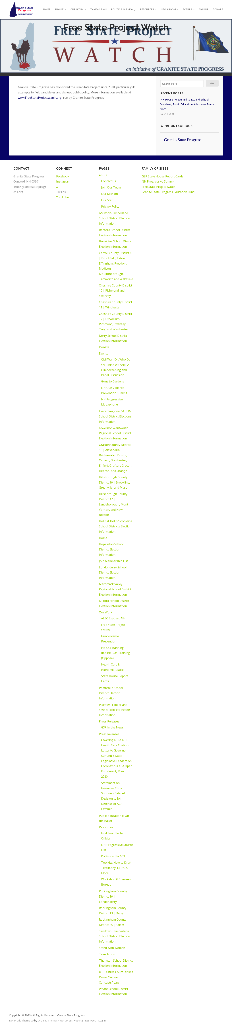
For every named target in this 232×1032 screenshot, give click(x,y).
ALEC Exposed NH (113, 618)
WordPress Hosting (71, 1020)
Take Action (98, 9)
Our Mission (109, 194)
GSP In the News (112, 727)
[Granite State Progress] (21, 9)
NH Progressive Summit (158, 181)
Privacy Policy (110, 206)
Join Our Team (111, 187)
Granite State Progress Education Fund (168, 192)
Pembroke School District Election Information (111, 693)
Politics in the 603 (123, 9)
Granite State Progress (183, 139)
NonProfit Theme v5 (21, 1020)
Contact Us (108, 181)
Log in (102, 1020)
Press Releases (109, 721)
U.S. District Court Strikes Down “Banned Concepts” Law (116, 977)
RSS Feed (90, 1020)
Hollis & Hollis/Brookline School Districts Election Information (115, 526)
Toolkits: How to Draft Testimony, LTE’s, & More (116, 868)
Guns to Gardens (112, 381)
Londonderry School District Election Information (113, 572)
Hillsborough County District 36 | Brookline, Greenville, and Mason (114, 482)
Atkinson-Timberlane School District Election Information (114, 218)
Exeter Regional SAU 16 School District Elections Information (115, 416)
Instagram (63, 181)
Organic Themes (48, 1020)
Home (46, 9)
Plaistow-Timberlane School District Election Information (114, 710)
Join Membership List (113, 561)
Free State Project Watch (158, 187)
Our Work (77, 9)
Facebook (62, 176)
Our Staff (107, 200)
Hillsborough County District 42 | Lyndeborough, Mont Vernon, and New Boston (113, 504)
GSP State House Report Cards (162, 176)
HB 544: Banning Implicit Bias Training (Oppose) (115, 653)
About (59, 9)
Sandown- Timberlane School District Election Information (114, 936)
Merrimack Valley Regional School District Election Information (115, 589)
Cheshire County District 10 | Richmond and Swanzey (115, 290)
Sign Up (204, 9)
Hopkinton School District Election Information (111, 549)
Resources (147, 9)
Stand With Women (112, 948)
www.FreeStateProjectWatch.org (40, 98)
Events (187, 9)
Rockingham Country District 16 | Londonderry (113, 896)
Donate (218, 9)
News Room (168, 9)
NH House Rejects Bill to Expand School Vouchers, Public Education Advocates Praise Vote (187, 104)
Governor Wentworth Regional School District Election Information (115, 433)
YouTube (62, 197)
